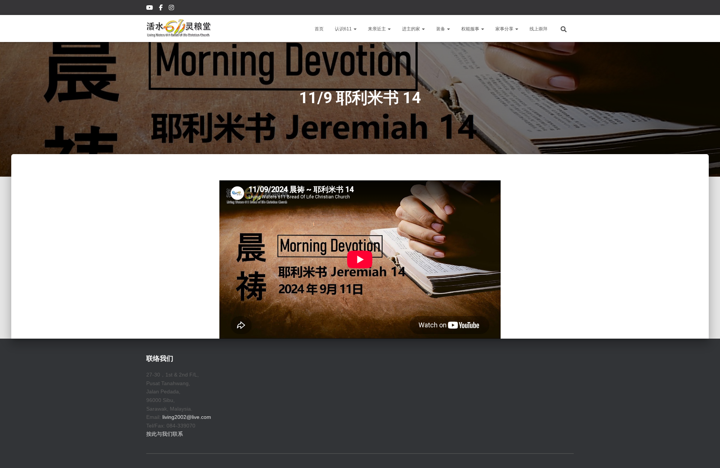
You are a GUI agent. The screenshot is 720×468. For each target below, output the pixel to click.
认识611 (344, 29)
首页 (319, 29)
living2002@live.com (186, 417)
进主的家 (411, 29)
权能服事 (470, 29)
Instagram (172, 8)
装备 (441, 29)
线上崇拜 (539, 29)
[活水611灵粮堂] (179, 28)
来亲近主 (377, 29)
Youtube (150, 8)
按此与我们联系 (164, 434)
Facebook (161, 8)
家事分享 (504, 29)
